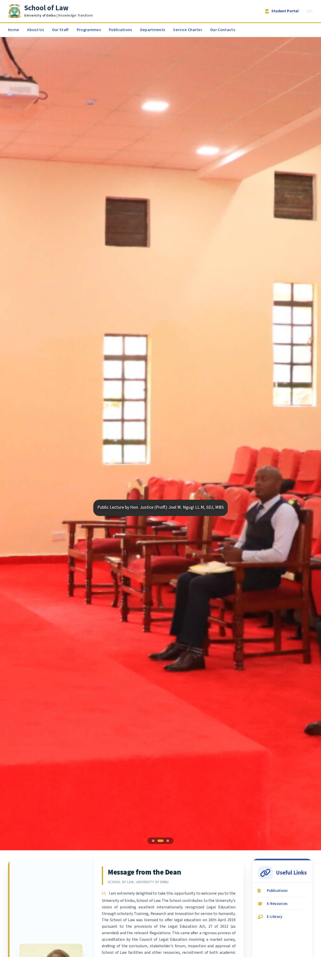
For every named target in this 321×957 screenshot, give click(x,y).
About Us (35, 30)
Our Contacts (222, 30)
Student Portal (285, 11)
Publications (120, 30)
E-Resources (277, 903)
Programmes (89, 30)
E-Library (274, 916)
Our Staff (60, 30)
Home (13, 30)
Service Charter (187, 30)
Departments (152, 30)
